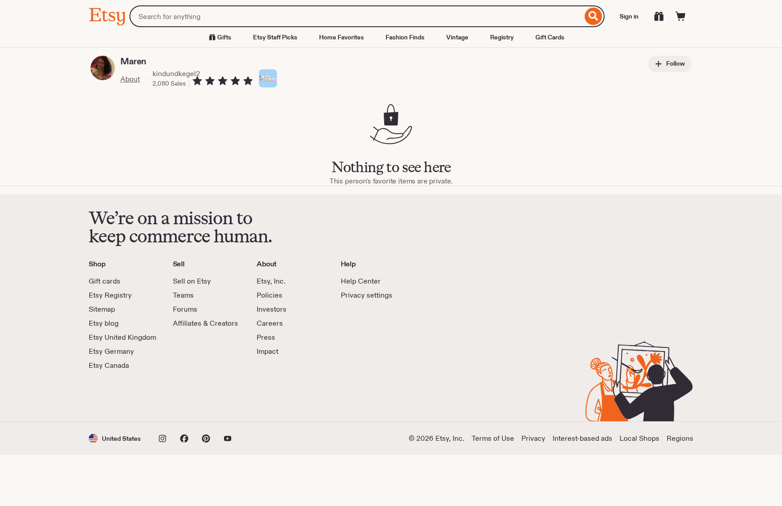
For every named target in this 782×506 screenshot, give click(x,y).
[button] (115, 438)
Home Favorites (341, 37)
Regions (680, 438)
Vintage (457, 37)
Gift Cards (549, 37)
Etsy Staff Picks (275, 37)
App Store (119, 396)
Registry (502, 37)
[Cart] (680, 16)
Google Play (187, 396)
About (130, 79)
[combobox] (355, 16)
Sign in (629, 16)
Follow (675, 63)
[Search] (593, 16)
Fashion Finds (405, 37)
